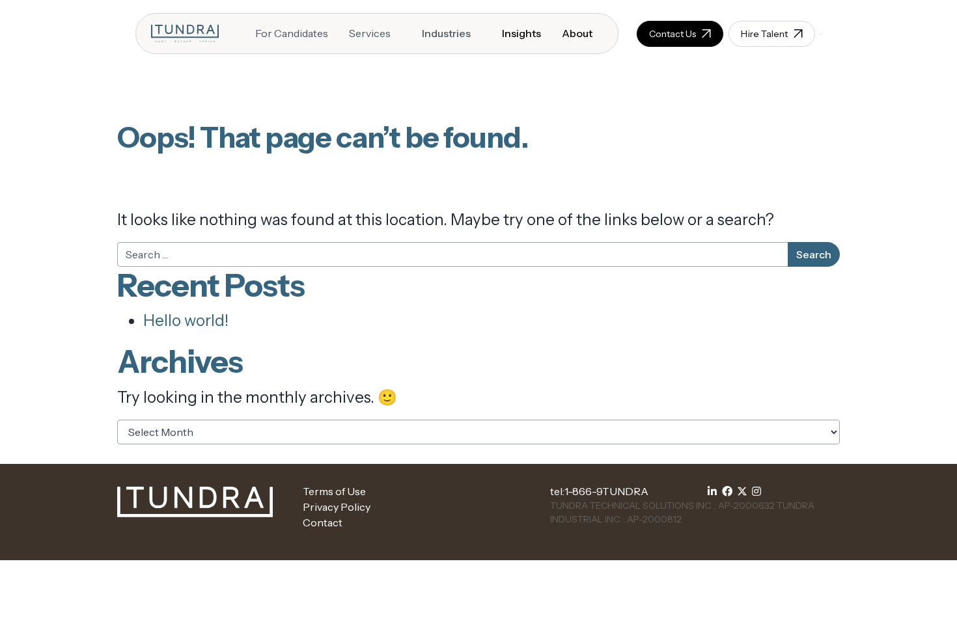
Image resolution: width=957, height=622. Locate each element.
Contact (322, 522)
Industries (446, 33)
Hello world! (186, 320)
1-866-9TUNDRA (606, 491)
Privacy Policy (336, 506)
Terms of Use (334, 491)
